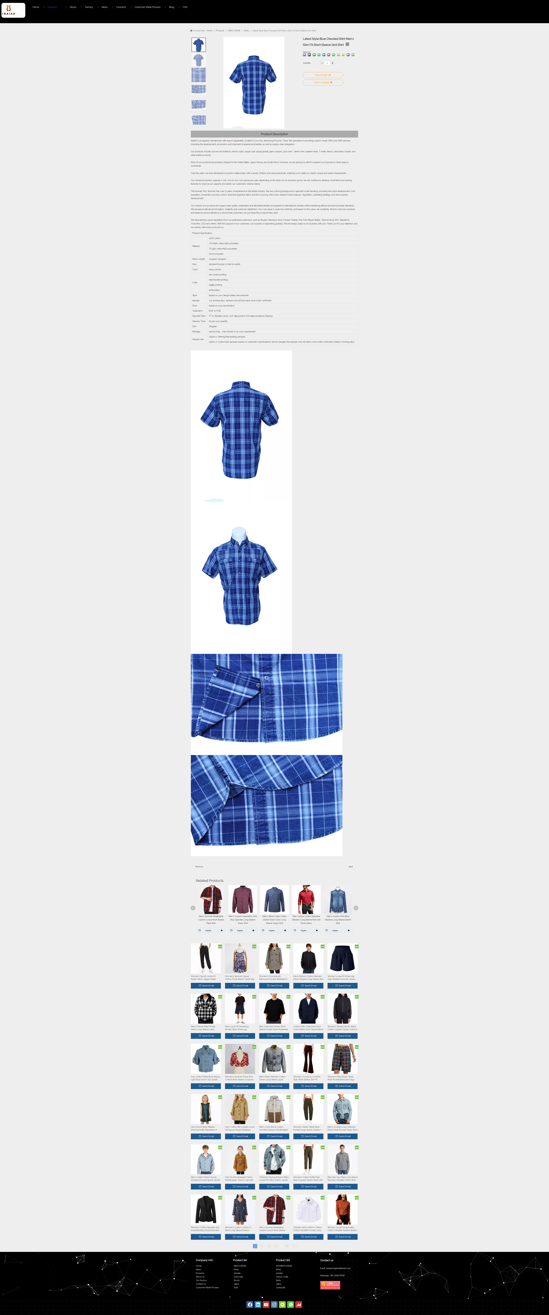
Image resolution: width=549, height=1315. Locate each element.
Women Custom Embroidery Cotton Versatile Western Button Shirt (342, 1229)
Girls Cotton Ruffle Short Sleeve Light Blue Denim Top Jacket (205, 1078)
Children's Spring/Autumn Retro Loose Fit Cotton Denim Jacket (274, 1178)
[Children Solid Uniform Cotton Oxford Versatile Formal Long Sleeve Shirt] (308, 1209)
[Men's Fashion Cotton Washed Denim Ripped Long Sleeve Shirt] (308, 958)
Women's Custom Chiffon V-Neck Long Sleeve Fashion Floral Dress (238, 1229)
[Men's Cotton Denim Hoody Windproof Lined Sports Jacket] (206, 1159)
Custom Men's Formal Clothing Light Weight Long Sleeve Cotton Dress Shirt (341, 919)
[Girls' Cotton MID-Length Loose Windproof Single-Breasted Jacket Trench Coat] (240, 1109)
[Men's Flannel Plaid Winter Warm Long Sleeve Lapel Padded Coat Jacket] (206, 1008)
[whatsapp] (290, 1304)
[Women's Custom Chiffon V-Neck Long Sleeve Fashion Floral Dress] (240, 1209)
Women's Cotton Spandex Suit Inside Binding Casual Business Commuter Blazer (205, 1229)
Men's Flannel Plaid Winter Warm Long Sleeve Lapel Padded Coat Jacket (203, 1028)
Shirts (236, 1269)
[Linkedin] (257, 1304)
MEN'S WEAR (240, 1266)
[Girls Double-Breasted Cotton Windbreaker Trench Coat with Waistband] (240, 1159)
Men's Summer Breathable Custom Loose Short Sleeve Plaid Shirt (272, 1229)
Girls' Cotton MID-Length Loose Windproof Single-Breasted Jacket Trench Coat (239, 1128)
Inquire (211, 930)
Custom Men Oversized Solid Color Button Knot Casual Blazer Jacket (308, 1028)
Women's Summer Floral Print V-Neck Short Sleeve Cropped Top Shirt (239, 1078)
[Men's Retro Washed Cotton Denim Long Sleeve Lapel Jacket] (274, 1059)
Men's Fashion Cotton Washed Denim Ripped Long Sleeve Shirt (308, 977)
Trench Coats (282, 1277)
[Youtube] (266, 1304)
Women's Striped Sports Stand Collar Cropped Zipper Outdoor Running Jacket (342, 1028)
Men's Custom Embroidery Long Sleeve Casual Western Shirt (277, 919)
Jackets (237, 1273)
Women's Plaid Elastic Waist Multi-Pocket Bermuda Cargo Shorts (341, 1078)
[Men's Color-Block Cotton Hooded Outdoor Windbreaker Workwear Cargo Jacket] (274, 1109)
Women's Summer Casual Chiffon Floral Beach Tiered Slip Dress (239, 978)
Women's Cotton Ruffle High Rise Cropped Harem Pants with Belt (308, 1178)
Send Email (321, 75)
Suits (236, 1287)
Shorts (237, 1280)
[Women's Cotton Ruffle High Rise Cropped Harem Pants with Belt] (308, 1159)
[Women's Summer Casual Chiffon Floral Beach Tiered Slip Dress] (240, 958)
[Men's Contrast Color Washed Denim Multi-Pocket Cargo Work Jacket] (343, 1109)
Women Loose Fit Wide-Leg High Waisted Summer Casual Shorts (341, 978)
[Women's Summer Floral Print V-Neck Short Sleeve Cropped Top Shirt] (240, 1059)
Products (200, 1273)
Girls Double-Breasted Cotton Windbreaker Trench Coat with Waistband (239, 1178)
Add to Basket (321, 82)
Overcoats (238, 1277)
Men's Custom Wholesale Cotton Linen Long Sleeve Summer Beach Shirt (309, 919)
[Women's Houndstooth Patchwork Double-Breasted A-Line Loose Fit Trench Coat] (274, 958)
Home (199, 1266)
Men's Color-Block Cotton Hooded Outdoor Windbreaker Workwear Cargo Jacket (273, 1128)
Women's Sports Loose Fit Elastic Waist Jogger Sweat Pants (203, 978)
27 (287, 1246)
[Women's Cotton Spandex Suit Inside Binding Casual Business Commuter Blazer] (206, 1209)
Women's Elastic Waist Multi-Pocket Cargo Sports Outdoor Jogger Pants (307, 1128)
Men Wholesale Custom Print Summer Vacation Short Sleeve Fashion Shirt (214, 919)
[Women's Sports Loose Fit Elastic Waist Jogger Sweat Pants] (206, 958)
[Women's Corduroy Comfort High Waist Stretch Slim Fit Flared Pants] (308, 1059)
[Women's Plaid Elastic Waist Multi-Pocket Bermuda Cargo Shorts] (343, 1059)
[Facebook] (249, 1304)
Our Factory (201, 1280)
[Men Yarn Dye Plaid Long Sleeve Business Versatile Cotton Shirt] (343, 1159)
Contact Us (201, 1284)
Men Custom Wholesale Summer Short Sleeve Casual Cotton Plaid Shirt (245, 919)
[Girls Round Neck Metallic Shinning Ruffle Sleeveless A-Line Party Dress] (206, 1109)
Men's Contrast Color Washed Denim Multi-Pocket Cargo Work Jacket (343, 1128)
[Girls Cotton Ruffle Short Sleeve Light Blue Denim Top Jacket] (206, 1059)
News (198, 1269)
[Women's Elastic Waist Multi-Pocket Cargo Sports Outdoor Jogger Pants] (308, 1109)
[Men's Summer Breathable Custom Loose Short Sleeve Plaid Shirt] (274, 1209)
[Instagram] (274, 1304)
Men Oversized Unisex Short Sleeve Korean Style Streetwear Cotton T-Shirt (273, 1028)
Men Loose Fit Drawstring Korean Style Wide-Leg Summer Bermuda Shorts (237, 1028)
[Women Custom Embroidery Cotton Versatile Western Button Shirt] (343, 1209)
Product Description (274, 134)
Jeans (236, 1284)
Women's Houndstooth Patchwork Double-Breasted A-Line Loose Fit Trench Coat (273, 978)
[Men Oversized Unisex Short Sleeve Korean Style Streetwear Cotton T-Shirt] (274, 1008)
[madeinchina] (298, 1304)
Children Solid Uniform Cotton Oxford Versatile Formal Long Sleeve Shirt (307, 1229)
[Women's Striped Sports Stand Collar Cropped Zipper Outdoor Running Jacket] (343, 1008)
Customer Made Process (207, 1287)
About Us (200, 1277)
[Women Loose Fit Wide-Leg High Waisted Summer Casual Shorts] (343, 958)
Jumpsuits (280, 1287)
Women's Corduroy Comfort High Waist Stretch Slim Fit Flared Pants (306, 1078)
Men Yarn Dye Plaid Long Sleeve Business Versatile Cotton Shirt (343, 1178)
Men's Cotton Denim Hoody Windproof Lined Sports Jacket (205, 1178)
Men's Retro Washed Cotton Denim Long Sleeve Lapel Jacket (272, 1078)
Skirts (278, 1280)
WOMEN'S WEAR (284, 1266)
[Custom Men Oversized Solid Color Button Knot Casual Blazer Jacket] (308, 1008)
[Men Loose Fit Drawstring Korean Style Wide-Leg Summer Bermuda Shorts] (240, 1008)
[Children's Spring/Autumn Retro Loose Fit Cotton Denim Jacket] (274, 1159)
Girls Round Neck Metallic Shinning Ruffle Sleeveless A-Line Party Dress (204, 1128)
